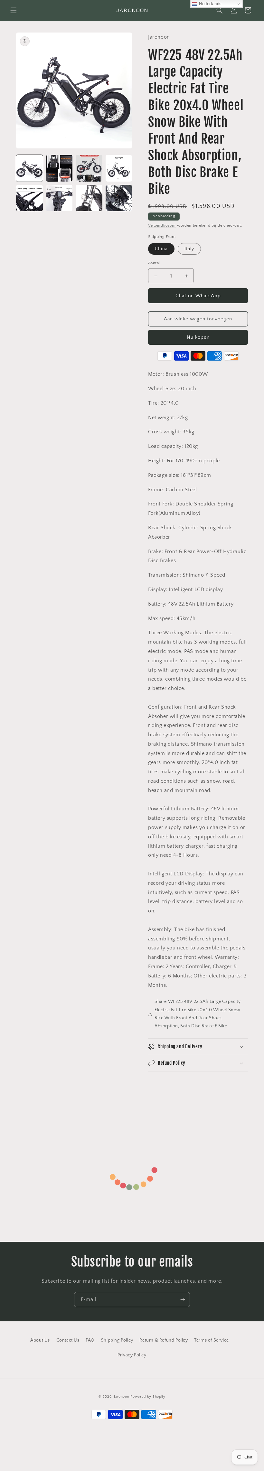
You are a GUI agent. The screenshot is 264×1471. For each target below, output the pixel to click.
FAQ (90, 1340)
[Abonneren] (182, 1299)
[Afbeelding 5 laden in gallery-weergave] (29, 198)
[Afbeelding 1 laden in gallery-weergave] (29, 168)
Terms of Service (211, 1340)
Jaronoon (121, 1397)
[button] (13, 10)
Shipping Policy (117, 1340)
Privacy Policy (132, 1355)
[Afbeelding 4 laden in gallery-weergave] (119, 168)
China (161, 248)
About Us (40, 1340)
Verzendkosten (162, 225)
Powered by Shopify (147, 1397)
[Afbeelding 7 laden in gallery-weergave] (89, 198)
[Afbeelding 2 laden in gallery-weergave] (59, 168)
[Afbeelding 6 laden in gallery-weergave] (59, 198)
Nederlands (209, 3)
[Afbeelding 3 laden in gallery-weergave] (89, 168)
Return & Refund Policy (163, 1340)
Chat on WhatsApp (198, 295)
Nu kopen (198, 337)
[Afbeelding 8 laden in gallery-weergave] (119, 198)
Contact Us (68, 1340)
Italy (189, 248)
